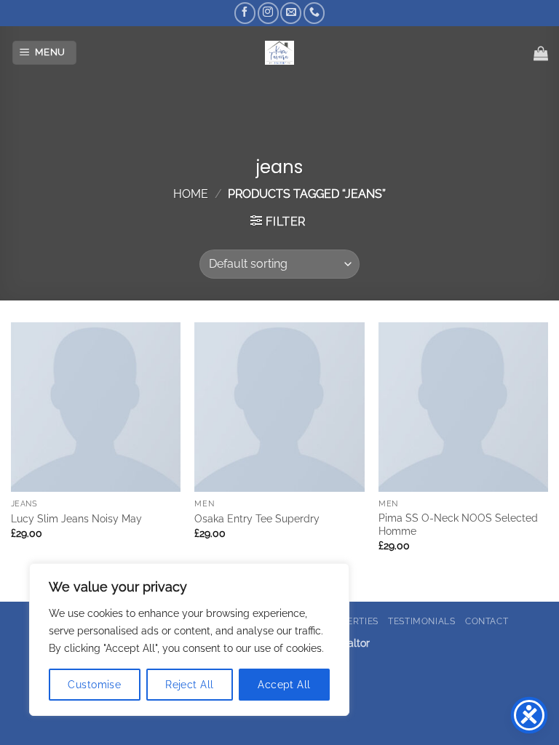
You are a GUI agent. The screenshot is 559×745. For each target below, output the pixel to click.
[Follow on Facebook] (244, 12)
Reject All (189, 684)
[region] (189, 639)
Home (190, 194)
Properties (350, 620)
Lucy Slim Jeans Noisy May (76, 518)
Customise (94, 684)
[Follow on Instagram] (268, 12)
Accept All (284, 684)
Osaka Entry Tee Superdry (257, 518)
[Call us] (314, 12)
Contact (486, 620)
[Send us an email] (290, 12)
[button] (44, 53)
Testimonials (421, 620)
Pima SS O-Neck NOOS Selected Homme (458, 524)
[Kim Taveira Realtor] (280, 52)
